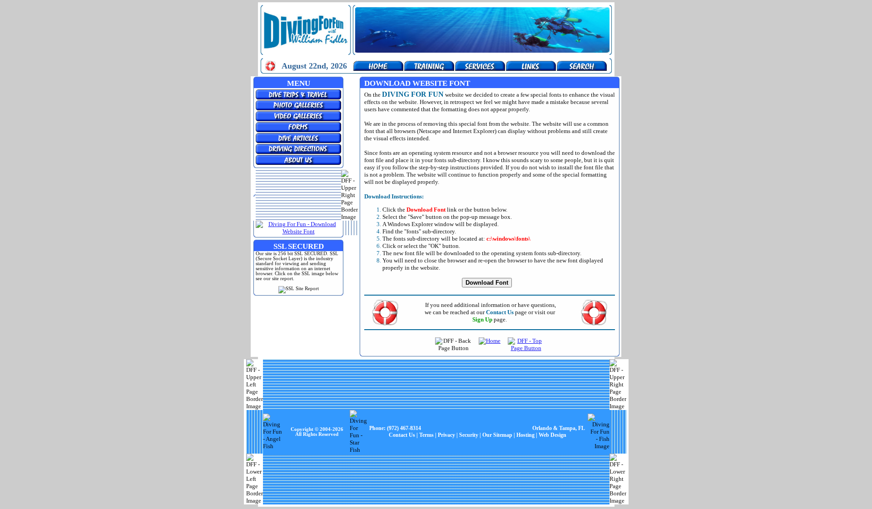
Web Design (552, 435)
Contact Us (402, 435)
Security (468, 435)
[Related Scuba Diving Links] (531, 68)
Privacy (446, 435)
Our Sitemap (497, 435)
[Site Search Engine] (582, 68)
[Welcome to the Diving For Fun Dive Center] (378, 68)
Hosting (525, 435)
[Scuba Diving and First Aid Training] (429, 68)
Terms (426, 435)
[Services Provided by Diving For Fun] (480, 68)
